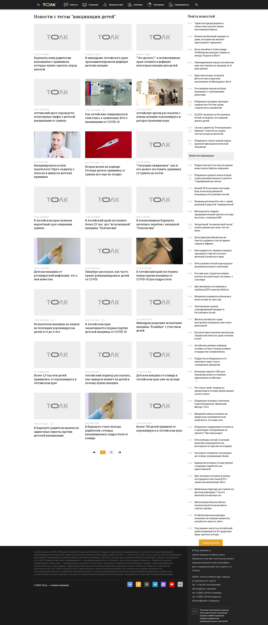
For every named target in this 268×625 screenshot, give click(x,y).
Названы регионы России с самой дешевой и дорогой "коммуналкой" (214, 203)
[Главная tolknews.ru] (49, 5)
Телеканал (93, 5)
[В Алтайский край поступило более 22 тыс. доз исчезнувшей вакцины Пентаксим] (108, 199)
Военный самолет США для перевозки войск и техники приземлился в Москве (210, 374)
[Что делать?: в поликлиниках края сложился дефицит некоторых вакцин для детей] (159, 37)
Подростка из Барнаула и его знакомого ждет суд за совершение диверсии (210, 361)
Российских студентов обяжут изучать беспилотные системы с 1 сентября (213, 276)
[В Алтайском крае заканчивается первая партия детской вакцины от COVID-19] (108, 302)
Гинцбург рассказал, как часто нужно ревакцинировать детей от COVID (107, 275)
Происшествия (116, 5)
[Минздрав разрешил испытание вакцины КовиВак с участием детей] (159, 302)
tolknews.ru (205, 550)
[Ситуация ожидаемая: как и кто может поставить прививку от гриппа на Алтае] (159, 144)
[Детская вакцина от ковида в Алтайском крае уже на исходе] (159, 354)
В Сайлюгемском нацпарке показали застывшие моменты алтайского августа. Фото (212, 518)
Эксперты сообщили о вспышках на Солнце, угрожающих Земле (213, 454)
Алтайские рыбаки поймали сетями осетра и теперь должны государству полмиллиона (212, 348)
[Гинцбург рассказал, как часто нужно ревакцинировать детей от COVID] (108, 251)
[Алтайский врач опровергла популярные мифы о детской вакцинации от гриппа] (57, 92)
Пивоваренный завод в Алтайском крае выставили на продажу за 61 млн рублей (214, 65)
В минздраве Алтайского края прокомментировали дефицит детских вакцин (106, 61)
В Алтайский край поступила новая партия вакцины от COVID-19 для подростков (157, 275)
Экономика (158, 5)
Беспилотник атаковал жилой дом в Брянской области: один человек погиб (214, 335)
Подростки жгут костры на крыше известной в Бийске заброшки (213, 167)
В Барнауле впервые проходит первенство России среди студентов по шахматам (211, 104)
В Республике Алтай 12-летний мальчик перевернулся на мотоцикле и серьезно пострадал (213, 443)
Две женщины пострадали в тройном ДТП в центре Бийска (211, 288)
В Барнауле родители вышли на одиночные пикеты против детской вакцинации (56, 431)
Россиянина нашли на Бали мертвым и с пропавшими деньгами (210, 91)
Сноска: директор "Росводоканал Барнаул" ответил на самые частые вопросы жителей (212, 130)
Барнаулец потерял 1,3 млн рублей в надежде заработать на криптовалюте (213, 465)
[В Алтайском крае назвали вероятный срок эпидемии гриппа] (57, 199)
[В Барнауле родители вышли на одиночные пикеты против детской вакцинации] (57, 406)
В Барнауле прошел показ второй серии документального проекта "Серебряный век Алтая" (213, 178)
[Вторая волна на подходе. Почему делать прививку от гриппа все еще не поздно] (108, 144)
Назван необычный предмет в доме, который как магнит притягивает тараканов (211, 39)
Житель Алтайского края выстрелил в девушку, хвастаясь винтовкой (213, 322)
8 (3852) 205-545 (204, 593)
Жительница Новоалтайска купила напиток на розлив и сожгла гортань (210, 505)
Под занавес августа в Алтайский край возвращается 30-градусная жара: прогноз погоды (213, 531)
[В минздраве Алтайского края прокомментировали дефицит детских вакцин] (108, 37)
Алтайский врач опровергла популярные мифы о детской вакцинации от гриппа (54, 116)
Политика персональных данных (214, 610)
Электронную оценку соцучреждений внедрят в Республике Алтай (209, 309)
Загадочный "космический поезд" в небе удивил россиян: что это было (213, 227)
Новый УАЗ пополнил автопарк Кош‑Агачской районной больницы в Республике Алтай (212, 191)
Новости (74, 5)
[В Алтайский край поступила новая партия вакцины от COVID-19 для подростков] (159, 251)
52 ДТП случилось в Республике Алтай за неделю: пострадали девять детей (212, 117)
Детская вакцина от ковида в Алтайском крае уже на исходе (158, 377)
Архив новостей (211, 543)
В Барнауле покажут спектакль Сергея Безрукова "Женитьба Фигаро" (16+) (212, 403)
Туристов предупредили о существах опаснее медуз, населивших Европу (209, 26)
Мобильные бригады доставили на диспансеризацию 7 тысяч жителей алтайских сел (214, 492)
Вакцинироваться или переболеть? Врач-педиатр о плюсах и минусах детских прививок (54, 171)
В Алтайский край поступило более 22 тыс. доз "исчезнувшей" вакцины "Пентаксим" (108, 224)
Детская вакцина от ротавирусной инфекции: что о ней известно (56, 275)
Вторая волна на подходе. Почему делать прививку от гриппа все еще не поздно (105, 170)
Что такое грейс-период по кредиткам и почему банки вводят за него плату (214, 390)
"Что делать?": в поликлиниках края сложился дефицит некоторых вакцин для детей (158, 61)
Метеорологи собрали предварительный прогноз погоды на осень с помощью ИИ (214, 214)
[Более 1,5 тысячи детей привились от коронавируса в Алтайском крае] (57, 354)
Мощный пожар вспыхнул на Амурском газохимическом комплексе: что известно (211, 416)
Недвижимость (182, 5)
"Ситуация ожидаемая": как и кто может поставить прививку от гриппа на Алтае (158, 169)
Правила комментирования (212, 616)
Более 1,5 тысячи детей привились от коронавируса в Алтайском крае (55, 379)
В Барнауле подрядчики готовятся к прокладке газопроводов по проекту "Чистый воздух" (213, 429)
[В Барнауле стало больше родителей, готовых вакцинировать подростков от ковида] (108, 406)
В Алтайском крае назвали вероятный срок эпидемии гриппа (53, 224)
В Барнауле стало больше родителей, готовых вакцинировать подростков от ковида (106, 432)
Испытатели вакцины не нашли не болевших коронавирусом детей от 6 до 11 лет (56, 328)
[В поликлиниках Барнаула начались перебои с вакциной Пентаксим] (159, 199)
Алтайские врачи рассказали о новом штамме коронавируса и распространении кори (158, 116)
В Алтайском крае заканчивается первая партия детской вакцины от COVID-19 (106, 328)
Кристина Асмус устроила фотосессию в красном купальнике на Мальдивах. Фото (212, 78)
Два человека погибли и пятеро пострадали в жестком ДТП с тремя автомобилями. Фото (212, 479)
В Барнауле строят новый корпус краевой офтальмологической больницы (212, 143)
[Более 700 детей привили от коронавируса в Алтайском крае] (159, 406)
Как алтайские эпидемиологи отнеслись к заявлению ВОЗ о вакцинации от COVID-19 (106, 118)
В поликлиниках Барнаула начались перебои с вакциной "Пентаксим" (157, 224)
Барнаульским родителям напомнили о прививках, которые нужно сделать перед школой (55, 63)
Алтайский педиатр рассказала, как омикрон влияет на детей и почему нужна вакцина (108, 379)
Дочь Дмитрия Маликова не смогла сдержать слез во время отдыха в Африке (212, 240)
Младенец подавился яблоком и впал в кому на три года (212, 298)
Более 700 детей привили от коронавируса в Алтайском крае (159, 428)
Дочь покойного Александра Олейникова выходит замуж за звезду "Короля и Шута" (212, 52)
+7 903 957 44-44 (204, 585)
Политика (138, 5)
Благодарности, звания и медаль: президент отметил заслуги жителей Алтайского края (213, 253)
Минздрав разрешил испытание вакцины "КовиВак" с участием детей (159, 326)
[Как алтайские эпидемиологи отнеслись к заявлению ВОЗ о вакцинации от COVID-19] (108, 92)
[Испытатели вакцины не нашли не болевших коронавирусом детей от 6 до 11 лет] (57, 302)
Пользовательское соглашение (214, 613)
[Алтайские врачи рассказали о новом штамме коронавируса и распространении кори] (159, 92)
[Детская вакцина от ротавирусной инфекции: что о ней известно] (57, 251)
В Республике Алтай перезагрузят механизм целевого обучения (213, 265)
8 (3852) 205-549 (204, 597)
